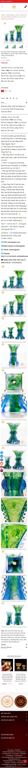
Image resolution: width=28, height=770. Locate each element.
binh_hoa (7, 631)
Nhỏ (3, 91)
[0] (25, 7)
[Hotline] (1, 452)
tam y (21, 639)
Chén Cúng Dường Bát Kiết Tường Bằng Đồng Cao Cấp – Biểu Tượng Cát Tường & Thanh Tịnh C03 (7, 678)
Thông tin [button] (3, 644)
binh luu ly (4, 637)
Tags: (3, 631)
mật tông (23, 637)
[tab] (14, 102)
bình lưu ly (11, 637)
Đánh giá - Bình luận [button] (6, 647)
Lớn (10, 91)
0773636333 (9, 1)
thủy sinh (5, 642)
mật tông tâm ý (15, 639)
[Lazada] (1, 470)
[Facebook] (1, 459)
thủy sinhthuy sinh (14, 642)
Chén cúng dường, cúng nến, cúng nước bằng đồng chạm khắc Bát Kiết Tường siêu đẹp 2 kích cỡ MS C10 (20, 678)
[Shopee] (1, 463)
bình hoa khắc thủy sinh (17, 635)
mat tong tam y (5, 639)
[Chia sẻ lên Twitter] (10, 98)
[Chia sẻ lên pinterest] (13, 98)
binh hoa (11, 633)
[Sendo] (1, 467)
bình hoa (17, 633)
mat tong (17, 637)
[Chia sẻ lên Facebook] (7, 98)
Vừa (6, 91)
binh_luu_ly (4, 633)
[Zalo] (1, 456)
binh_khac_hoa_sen (17, 631)
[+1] (17, 98)
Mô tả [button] (2, 102)
